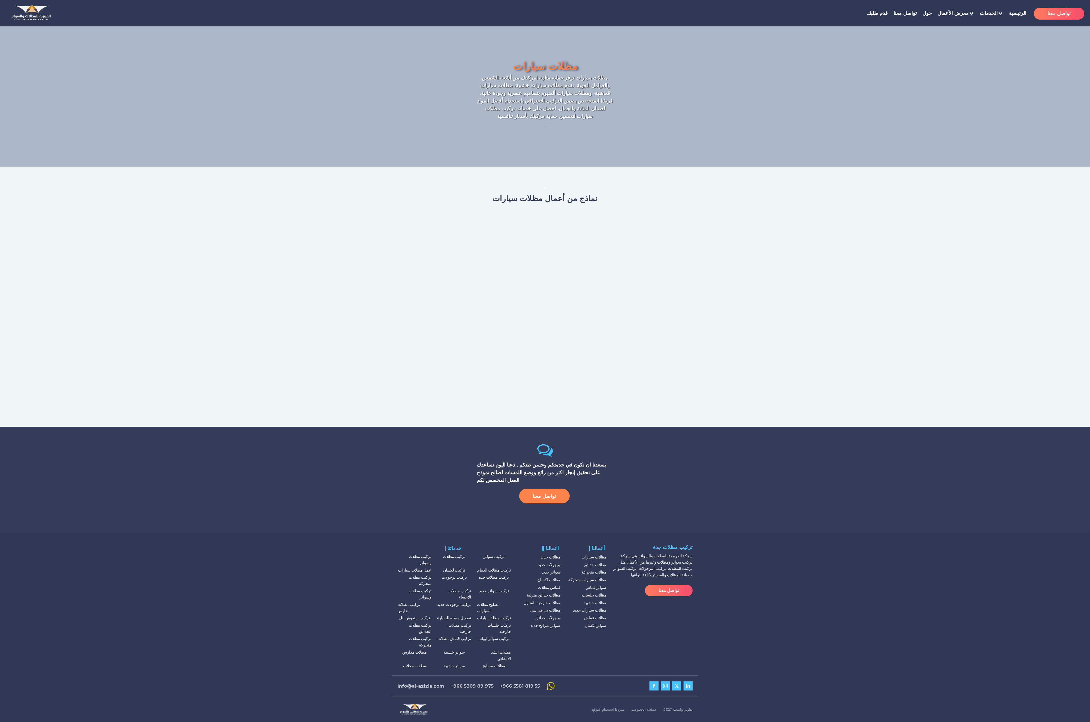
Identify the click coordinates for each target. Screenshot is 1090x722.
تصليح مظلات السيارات (488, 607)
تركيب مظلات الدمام (494, 570)
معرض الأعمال (953, 13)
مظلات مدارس (414, 652)
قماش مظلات (549, 587)
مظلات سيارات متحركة (587, 579)
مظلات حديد (550, 557)
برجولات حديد (549, 564)
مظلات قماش (595, 618)
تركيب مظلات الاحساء (459, 594)
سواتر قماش (595, 587)
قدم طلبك (877, 13)
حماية (557, 78)
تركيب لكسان (454, 570)
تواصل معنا (905, 13)
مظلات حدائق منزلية (543, 595)
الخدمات (989, 13)
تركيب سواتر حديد (494, 591)
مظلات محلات (414, 666)
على (537, 108)
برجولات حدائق (547, 618)
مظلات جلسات (594, 595)
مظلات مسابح (494, 666)
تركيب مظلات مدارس (408, 607)
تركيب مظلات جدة (494, 577)
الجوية (583, 85)
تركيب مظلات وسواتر (420, 559)
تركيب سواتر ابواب (494, 638)
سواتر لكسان (595, 625)
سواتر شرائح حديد (545, 625)
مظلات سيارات (594, 557)
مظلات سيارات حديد (589, 610)
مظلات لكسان (548, 579)
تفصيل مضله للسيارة (454, 618)
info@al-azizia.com (420, 686)
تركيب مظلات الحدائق (420, 628)
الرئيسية (1017, 13)
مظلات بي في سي (545, 610)
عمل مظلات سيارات (414, 570)
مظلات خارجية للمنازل (542, 602)
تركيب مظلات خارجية (459, 628)
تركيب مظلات (454, 556)
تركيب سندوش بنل (414, 618)
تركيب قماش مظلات (454, 638)
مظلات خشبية (595, 602)
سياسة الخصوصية (643, 709)
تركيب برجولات (454, 577)
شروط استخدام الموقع (608, 709)
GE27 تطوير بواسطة (678, 709)
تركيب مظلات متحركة (420, 580)
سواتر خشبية (454, 652)
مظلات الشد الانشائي (501, 655)
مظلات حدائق (595, 564)
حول (927, 13)
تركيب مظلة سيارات (494, 618)
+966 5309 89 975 (472, 686)
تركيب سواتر (494, 556)
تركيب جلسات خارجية (499, 628)
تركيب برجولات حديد (454, 604)
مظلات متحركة (594, 572)
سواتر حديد (551, 572)
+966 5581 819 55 (520, 686)
